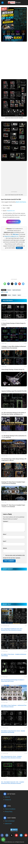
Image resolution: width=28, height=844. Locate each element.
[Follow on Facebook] (2, 835)
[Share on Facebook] (8, 284)
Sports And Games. (21, 202)
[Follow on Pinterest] (16, 835)
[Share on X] (12, 284)
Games (9, 295)
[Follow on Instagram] (6, 835)
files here (15, 234)
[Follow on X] (11, 835)
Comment (5, 521)
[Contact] (3, 839)
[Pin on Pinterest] (19, 284)
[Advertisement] (14, 58)
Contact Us (8, 799)
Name (4, 534)
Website (5, 548)
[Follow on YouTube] (26, 835)
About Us (7, 797)
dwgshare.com (11, 210)
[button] (2, 2)
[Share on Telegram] (23, 284)
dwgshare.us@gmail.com (11, 236)
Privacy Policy (8, 811)
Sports (19, 295)
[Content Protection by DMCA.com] (14, 830)
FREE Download (13, 221)
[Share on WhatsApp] (5, 284)
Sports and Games (17, 290)
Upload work (8, 823)
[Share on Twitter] (16, 284)
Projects (9, 290)
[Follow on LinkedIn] (21, 835)
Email (4, 541)
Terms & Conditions (10, 809)
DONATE (19, 248)
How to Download (9, 821)
